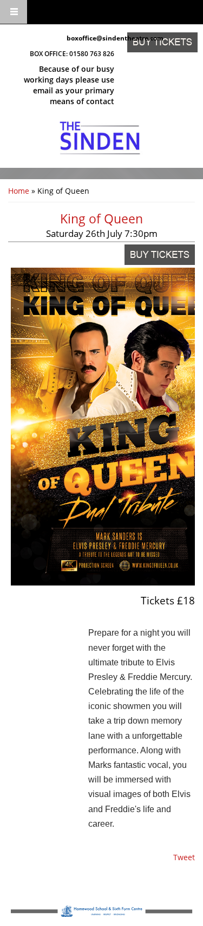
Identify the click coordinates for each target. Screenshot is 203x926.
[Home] (100, 138)
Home (18, 191)
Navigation (13, 12)
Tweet (184, 857)
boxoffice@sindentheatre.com (91, 38)
